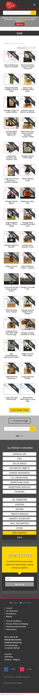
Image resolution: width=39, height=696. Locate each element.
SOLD (19, 537)
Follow (13, 669)
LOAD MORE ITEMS (19, 410)
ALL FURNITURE (19, 499)
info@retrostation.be (13, 642)
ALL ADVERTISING (19, 477)
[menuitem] (14, 602)
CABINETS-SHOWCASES (19, 518)
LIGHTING (19, 504)
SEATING (19, 509)
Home (17, 436)
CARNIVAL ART (19, 454)
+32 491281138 (18, 694)
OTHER (19, 528)
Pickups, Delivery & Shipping (17, 624)
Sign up (19, 24)
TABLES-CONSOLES (19, 514)
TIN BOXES (19, 491)
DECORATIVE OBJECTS (19, 468)
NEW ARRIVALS (19, 532)
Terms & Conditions (13, 621)
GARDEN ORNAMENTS (19, 473)
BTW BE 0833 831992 (12, 640)
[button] (6, 54)
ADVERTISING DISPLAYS (19, 487)
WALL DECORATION (19, 523)
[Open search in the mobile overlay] (19, 13)
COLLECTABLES (19, 463)
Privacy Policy (11, 629)
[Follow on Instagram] (22, 669)
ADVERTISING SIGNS (19, 482)
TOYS (19, 458)
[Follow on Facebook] (6, 669)
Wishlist (9, 616)
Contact (9, 608)
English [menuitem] (15, 603)
